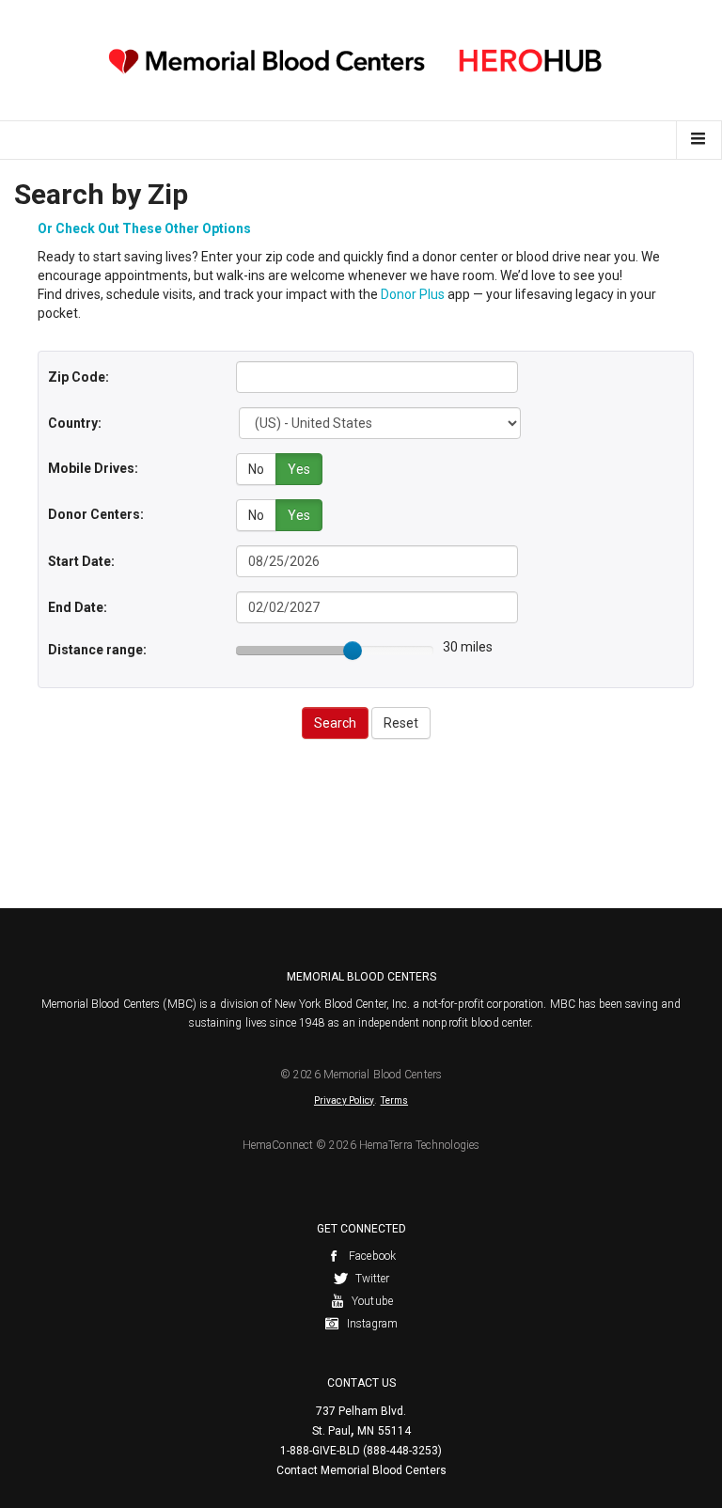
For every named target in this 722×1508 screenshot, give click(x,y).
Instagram (371, 1323)
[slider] (352, 650)
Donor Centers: (96, 514)
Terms (395, 1100)
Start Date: (81, 561)
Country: (75, 423)
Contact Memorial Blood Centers (361, 1470)
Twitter (371, 1278)
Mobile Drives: (93, 468)
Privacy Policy (344, 1100)
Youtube (371, 1301)
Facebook (371, 1256)
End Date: (77, 607)
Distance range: (97, 649)
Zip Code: (78, 377)
